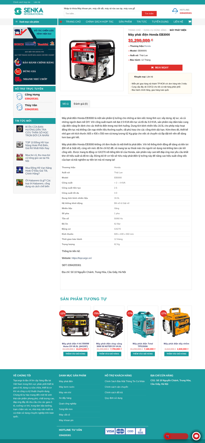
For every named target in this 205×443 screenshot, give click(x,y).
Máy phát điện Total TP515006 (143, 345)
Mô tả (66, 104)
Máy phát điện (66, 381)
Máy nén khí (65, 392)
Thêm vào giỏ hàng (75, 354)
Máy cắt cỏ (64, 414)
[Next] (191, 333)
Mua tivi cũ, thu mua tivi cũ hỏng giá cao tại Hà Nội (37, 158)
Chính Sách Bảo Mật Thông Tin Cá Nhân (125, 381)
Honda (147, 46)
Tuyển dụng (160, 21)
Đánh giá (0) (81, 104)
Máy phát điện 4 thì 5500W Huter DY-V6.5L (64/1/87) (75, 345)
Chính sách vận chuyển (116, 387)
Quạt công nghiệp (67, 403)
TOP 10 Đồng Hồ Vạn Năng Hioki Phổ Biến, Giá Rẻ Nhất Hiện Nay (37, 145)
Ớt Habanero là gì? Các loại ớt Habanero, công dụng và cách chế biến (38, 183)
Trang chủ (73, 21)
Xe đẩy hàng (65, 398)
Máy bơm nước (67, 387)
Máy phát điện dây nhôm (176, 343)
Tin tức (142, 21)
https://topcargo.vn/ (82, 258)
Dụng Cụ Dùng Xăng (155, 30)
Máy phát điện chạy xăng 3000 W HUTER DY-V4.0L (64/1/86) (109, 346)
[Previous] (60, 333)
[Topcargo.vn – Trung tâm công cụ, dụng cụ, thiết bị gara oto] (36, 11)
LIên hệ (178, 21)
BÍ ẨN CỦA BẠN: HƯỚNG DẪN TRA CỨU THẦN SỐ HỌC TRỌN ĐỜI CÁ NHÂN (37, 131)
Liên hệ (37, 2)
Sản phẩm (125, 21)
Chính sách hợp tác (21, 2)
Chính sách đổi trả (114, 392)
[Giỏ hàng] (189, 21)
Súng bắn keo (65, 409)
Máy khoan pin (66, 420)
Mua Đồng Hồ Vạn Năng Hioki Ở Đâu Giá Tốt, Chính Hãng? (38, 171)
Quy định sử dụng (113, 398)
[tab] (65, 103)
